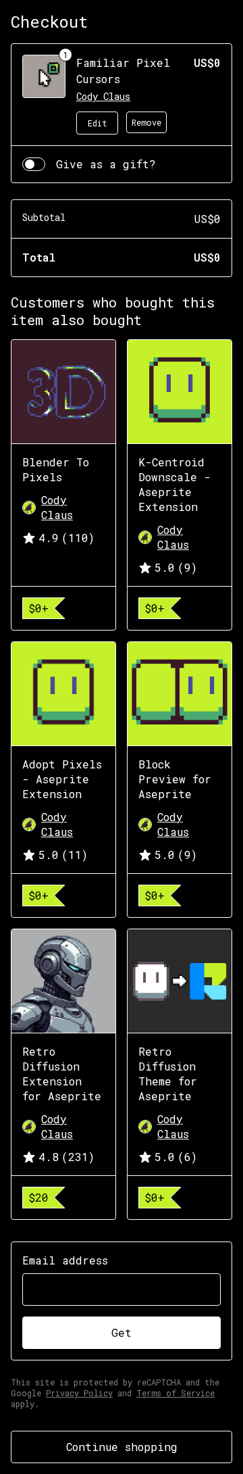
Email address (65, 1260)
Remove (146, 122)
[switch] (33, 164)
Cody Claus (103, 96)
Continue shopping (122, 1447)
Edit (97, 123)
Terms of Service (175, 1392)
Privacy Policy (79, 1392)
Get (121, 1332)
